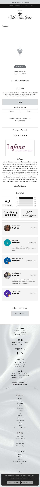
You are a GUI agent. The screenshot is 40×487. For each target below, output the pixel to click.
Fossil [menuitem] (20, 454)
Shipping (11, 111)
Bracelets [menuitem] (20, 408)
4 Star (17, 200)
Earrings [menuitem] (20, 401)
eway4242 (15, 240)
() (35, 198)
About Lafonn (20, 135)
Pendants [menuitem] (20, 403)
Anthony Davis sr (17, 258)
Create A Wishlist (20, 438)
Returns (29, 111)
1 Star (17, 206)
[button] (10, 6)
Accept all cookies (26, 482)
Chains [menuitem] (20, 425)
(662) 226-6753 (20, 73)
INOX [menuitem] (20, 456)
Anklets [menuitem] (20, 423)
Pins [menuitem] (20, 413)
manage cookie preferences (18, 478)
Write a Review (20, 313)
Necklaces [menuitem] (20, 406)
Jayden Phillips (16, 226)
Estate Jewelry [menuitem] (20, 418)
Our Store (20, 436)
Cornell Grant (16, 291)
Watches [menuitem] (20, 415)
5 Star (17, 198)
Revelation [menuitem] (20, 464)
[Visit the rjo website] (20, 471)
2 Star (17, 204)
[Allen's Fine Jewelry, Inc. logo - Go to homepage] (20, 15)
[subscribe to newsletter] (35, 388)
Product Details (20, 130)
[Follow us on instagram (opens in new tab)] (22, 353)
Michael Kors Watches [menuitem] (20, 461)
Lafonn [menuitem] (20, 459)
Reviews (20, 192)
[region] (20, 51)
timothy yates (16, 273)
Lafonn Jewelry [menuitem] (20, 420)
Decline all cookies (13, 482)
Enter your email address (20, 384)
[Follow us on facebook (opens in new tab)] (17, 353)
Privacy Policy (20, 446)
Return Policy (20, 443)
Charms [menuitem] (20, 410)
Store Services (20, 441)
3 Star (17, 202)
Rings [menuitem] (20, 398)
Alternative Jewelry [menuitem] (20, 428)
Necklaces (5, 26)
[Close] (37, 2)
